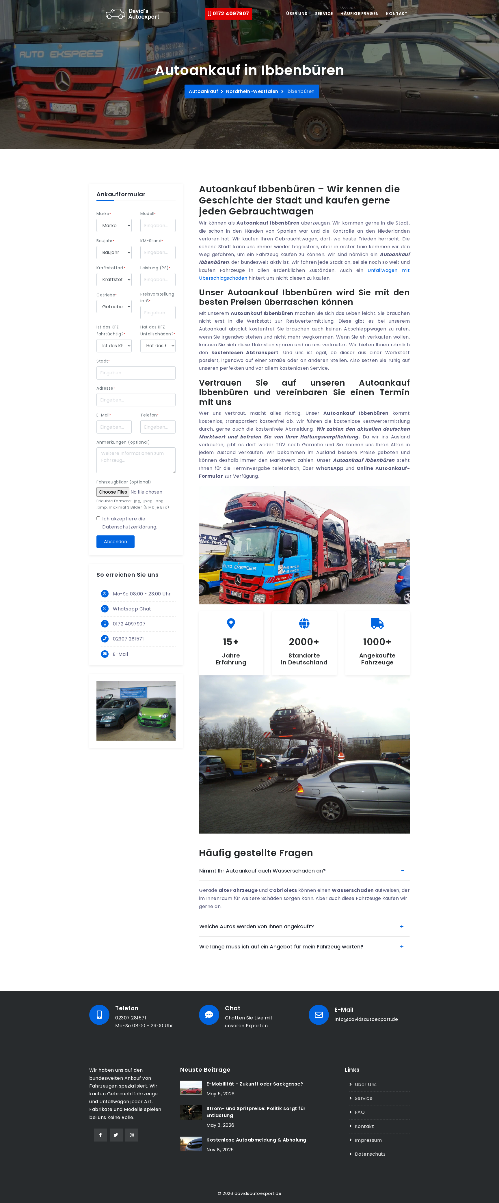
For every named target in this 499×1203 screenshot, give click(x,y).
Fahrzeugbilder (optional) (123, 482)
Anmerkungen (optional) (123, 442)
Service (324, 13)
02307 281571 (128, 639)
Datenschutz (370, 1154)
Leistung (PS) (155, 268)
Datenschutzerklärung (129, 527)
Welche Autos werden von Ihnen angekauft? (256, 926)
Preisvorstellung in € (157, 297)
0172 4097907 (230, 13)
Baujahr (105, 241)
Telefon (149, 415)
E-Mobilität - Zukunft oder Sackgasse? (254, 1084)
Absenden (115, 541)
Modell (148, 213)
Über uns (296, 13)
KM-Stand (151, 241)
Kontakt (396, 13)
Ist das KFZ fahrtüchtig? (110, 330)
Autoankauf (203, 91)
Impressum (368, 1140)
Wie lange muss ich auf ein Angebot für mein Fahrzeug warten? (281, 946)
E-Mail (103, 415)
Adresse (105, 388)
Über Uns (366, 1084)
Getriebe (106, 295)
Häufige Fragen (359, 13)
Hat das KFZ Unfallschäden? (157, 330)
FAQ (360, 1112)
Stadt (103, 361)
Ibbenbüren (300, 91)
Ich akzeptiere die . (129, 522)
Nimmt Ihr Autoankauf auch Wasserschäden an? (262, 870)
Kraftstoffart (110, 268)
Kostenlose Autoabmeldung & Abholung (256, 1140)
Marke (103, 213)
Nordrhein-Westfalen (252, 91)
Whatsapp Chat (132, 609)
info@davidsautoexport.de (366, 1019)
